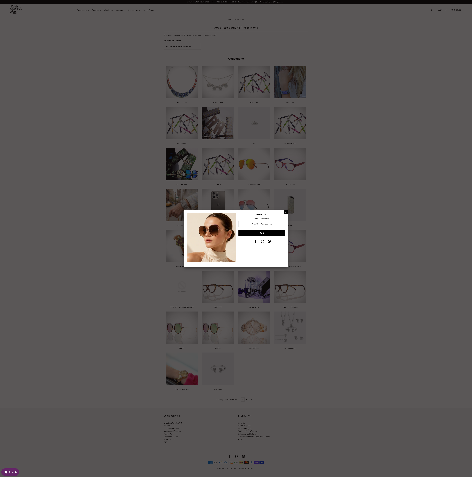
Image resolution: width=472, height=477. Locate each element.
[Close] (286, 212)
